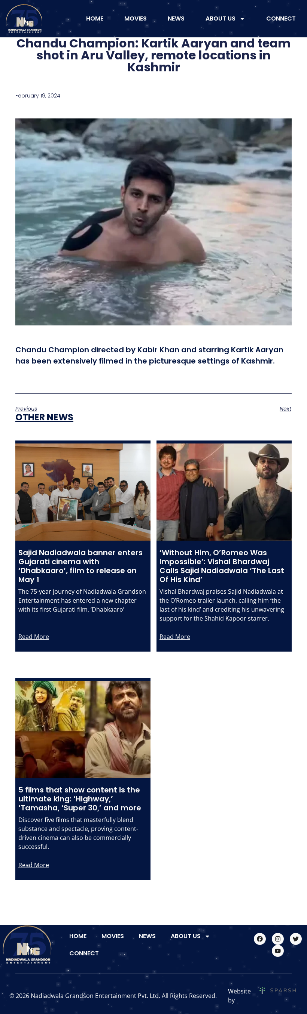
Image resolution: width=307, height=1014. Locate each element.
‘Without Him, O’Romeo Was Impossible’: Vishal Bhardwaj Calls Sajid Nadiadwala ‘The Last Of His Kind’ (221, 566)
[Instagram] (278, 939)
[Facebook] (260, 939)
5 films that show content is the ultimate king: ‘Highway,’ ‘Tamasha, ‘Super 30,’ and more (79, 799)
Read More (33, 637)
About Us (220, 18)
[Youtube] (278, 951)
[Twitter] (296, 939)
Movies (135, 18)
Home (94, 18)
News (176, 18)
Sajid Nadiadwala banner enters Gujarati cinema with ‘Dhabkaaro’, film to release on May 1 (80, 566)
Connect (281, 18)
